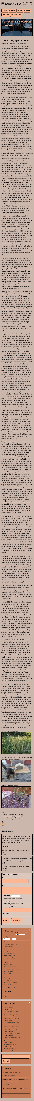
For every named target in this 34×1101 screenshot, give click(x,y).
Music (19, 11)
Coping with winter (9, 953)
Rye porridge (7, 975)
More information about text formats (13, 898)
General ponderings (9, 955)
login (24, 4)
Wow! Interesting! (9, 1007)
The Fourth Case (9, 942)
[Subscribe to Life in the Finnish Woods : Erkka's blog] (29, 930)
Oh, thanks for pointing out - (12, 1026)
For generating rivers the (11, 1011)
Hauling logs (7, 973)
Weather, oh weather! (10, 966)
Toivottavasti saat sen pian (11, 1022)
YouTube (5, 1097)
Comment (5, 886)
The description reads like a (12, 1033)
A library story (8, 964)
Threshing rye (8, 978)
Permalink (4, 850)
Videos (27, 11)
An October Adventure (10, 982)
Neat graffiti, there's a (10, 1048)
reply (4, 854)
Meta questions (8, 971)
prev (5, 987)
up (2, 824)
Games (12, 11)
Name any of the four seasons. (14, 907)
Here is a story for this (10, 1044)
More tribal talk (8, 960)
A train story (7, 948)
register (30, 4)
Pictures (5, 15)
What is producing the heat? (12, 1018)
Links (5, 996)
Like (2, 822)
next (14, 987)
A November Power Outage (12, 969)
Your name (5, 878)
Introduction (7, 994)
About (4, 11)
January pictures (8, 946)
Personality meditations (10, 944)
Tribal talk (6, 962)
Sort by (5, 937)
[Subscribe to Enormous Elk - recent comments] (29, 1002)
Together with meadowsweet (12, 1037)
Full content (5, 1084)
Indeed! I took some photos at (12, 1030)
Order (13, 937)
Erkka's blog (16, 15)
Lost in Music (7, 980)
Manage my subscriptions (9, 1075)
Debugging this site (9, 951)
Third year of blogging (10, 957)
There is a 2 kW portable (11, 1015)
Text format (7, 895)
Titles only (5, 1082)
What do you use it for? (10, 1041)
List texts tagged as (21, 932)
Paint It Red (7, 984)
